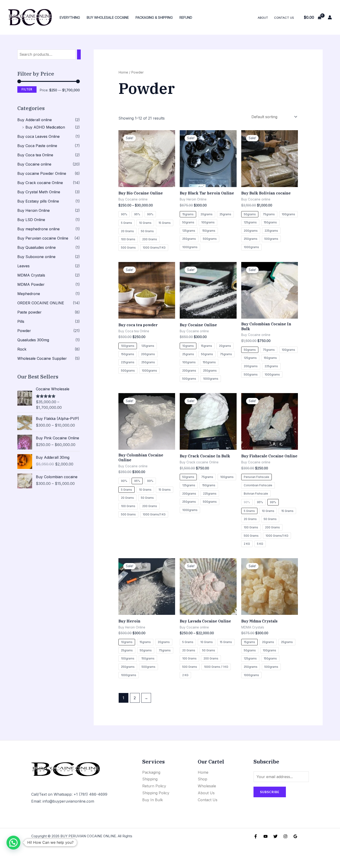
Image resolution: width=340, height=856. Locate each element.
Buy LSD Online (31, 219)
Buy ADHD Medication (45, 127)
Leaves (23, 266)
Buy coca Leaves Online (38, 136)
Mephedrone (28, 293)
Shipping (150, 779)
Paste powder (29, 312)
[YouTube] (265, 836)
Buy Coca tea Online (35, 155)
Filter (27, 89)
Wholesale (207, 786)
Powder (24, 330)
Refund (185, 17)
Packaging (151, 772)
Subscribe (269, 792)
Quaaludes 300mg (33, 340)
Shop (202, 779)
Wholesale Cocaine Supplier (42, 358)
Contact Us (284, 17)
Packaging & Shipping (154, 17)
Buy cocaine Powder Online (41, 173)
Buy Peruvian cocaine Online (42, 238)
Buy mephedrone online (38, 229)
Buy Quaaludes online (36, 247)
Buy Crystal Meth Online (38, 192)
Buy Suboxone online (36, 256)
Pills (20, 321)
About (263, 17)
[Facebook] (255, 836)
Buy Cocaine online (34, 164)
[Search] (79, 54)
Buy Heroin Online (33, 210)
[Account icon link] (330, 17)
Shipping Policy (155, 793)
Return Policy (154, 786)
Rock (21, 349)
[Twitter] (275, 836)
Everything (70, 17)
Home (123, 72)
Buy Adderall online (34, 119)
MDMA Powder (31, 284)
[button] (13, 843)
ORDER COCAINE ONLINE (40, 303)
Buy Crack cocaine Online (40, 182)
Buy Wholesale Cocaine (108, 17)
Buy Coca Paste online (37, 145)
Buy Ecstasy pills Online (38, 201)
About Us (206, 793)
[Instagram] (285, 836)
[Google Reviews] (295, 836)
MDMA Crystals (31, 275)
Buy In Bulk (152, 799)
